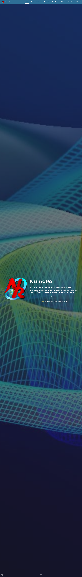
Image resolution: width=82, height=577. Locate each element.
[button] (80, 1)
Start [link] (26, 1)
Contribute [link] (55, 1)
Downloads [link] (46, 1)
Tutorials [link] (39, 1)
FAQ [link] (62, 1)
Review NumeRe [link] (68, 1)
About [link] (32, 1)
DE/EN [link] (76, 1)
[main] (53, 286)
